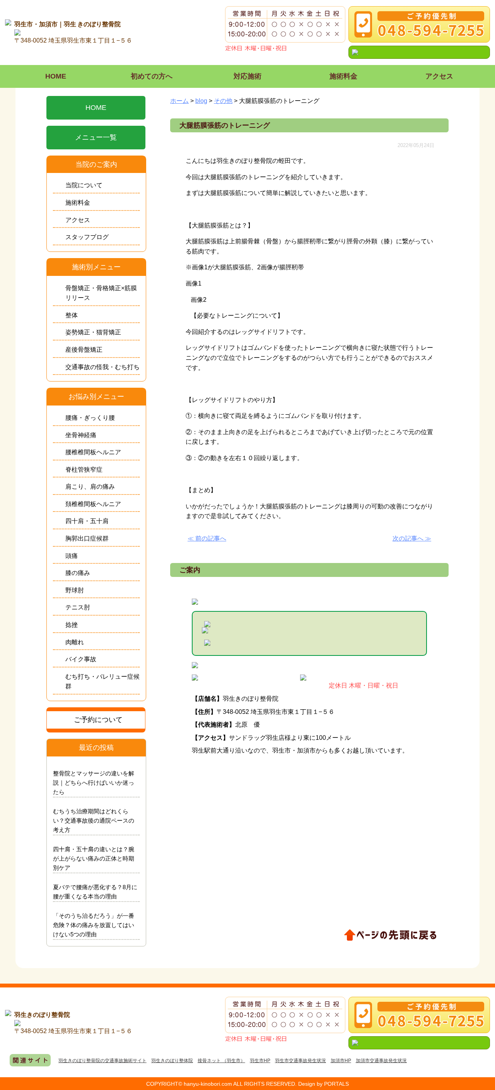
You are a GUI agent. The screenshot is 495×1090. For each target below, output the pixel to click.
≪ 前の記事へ (207, 538)
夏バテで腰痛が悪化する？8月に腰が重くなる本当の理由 (95, 892)
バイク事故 (80, 659)
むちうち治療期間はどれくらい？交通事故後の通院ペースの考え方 (93, 820)
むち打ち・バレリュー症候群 (102, 681)
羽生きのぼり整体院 (172, 1060)
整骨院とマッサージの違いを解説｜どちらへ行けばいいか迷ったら (93, 782)
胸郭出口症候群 (87, 538)
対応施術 (247, 76)
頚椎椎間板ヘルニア (93, 504)
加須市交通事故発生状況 (381, 1060)
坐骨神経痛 (80, 435)
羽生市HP (260, 1060)
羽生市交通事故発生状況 (300, 1060)
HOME (55, 76)
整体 (71, 315)
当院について (83, 185)
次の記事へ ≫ (412, 538)
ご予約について (98, 720)
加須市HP (341, 1060)
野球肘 (74, 590)
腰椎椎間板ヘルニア (93, 452)
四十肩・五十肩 (87, 521)
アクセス (439, 76)
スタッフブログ (87, 237)
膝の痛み (77, 573)
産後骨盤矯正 (83, 349)
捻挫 (71, 624)
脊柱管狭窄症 (83, 469)
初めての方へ (151, 76)
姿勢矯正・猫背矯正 (93, 332)
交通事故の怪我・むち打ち (102, 367)
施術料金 (343, 76)
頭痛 (71, 556)
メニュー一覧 (96, 137)
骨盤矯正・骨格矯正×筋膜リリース (101, 293)
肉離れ (74, 642)
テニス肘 (77, 607)
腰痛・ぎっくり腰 (90, 417)
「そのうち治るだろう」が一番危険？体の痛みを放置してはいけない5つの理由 (93, 925)
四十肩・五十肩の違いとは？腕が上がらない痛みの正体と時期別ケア (93, 858)
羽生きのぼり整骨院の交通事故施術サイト (102, 1060)
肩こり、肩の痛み (90, 486)
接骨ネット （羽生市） (221, 1060)
